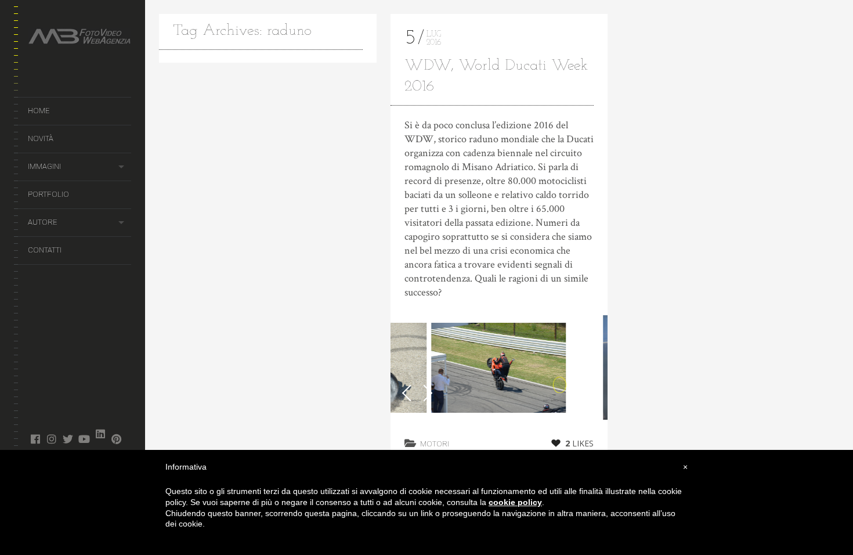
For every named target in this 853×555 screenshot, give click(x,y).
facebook (35, 439)
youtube (84, 439)
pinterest (116, 439)
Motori (434, 443)
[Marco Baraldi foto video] (79, 38)
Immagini (44, 166)
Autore (42, 222)
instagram (51, 439)
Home (38, 110)
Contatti (45, 250)
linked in (100, 434)
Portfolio (48, 194)
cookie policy (515, 502)
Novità (40, 138)
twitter (67, 439)
